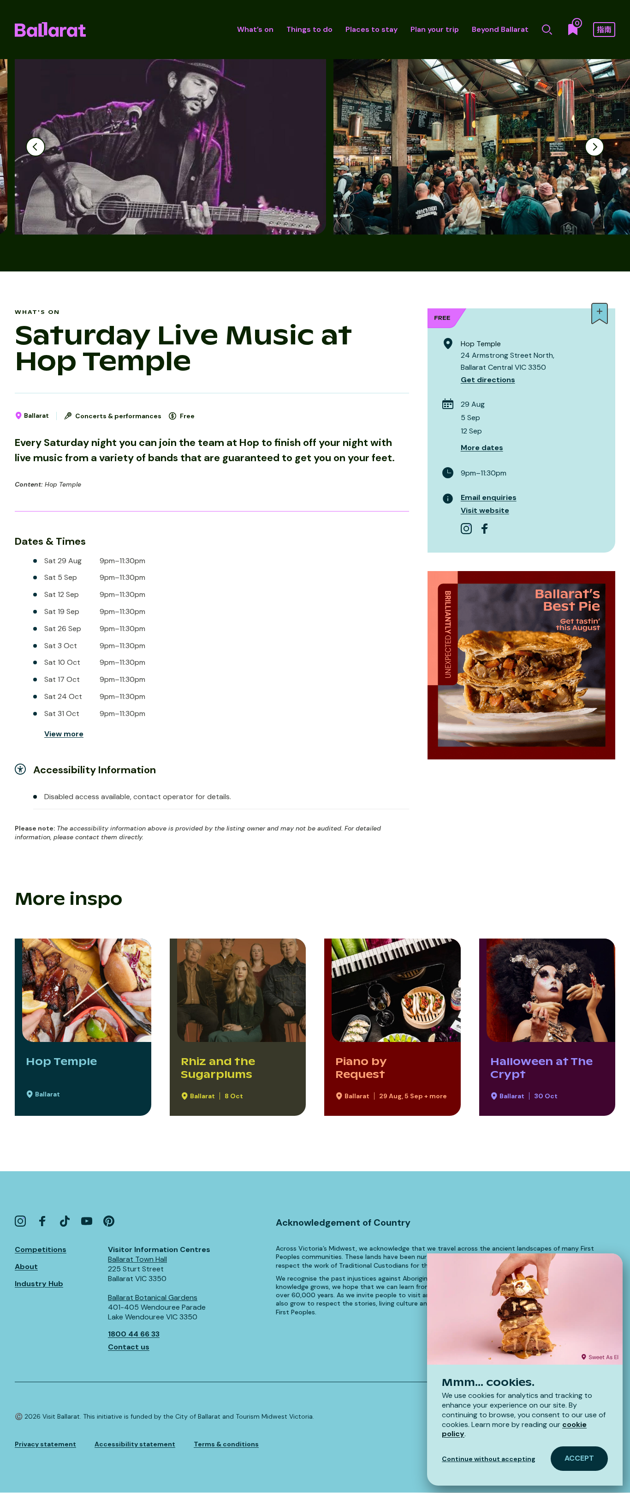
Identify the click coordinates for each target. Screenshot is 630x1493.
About (26, 1266)
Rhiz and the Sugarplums (218, 1068)
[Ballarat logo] (50, 29)
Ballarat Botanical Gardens (152, 1297)
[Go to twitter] (64, 1221)
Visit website (485, 510)
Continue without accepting (488, 1459)
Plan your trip (434, 29)
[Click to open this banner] (521, 665)
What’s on (255, 29)
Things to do (309, 29)
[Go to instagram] (466, 528)
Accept (579, 1458)
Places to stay (371, 29)
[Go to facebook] (484, 528)
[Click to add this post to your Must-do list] (599, 313)
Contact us (128, 1347)
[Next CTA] (594, 147)
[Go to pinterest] (108, 1221)
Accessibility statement (135, 1444)
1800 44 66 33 (134, 1334)
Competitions (40, 1249)
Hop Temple (61, 1061)
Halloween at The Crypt (541, 1068)
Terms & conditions (226, 1444)
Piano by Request (360, 1068)
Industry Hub (39, 1283)
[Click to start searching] (547, 29)
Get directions (488, 380)
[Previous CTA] (35, 147)
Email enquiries (489, 497)
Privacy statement (45, 1444)
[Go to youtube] (86, 1221)
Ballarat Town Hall (137, 1259)
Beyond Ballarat (500, 29)
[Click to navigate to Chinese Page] (604, 29)
